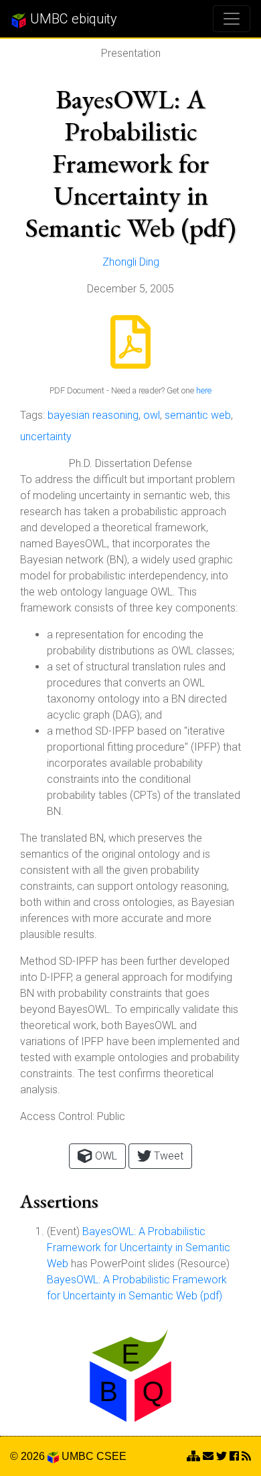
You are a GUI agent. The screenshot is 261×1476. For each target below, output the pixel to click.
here (203, 390)
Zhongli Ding (130, 262)
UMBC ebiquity (72, 19)
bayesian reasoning (93, 415)
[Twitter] (221, 1456)
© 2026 (29, 1456)
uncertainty (46, 436)
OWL (104, 1155)
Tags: (32, 415)
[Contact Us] (193, 1456)
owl (151, 415)
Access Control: (57, 1116)
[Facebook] (234, 1456)
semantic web (198, 415)
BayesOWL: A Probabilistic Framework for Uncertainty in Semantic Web (138, 1247)
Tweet (167, 1155)
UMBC (78, 1456)
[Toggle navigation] (231, 18)
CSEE (111, 1456)
